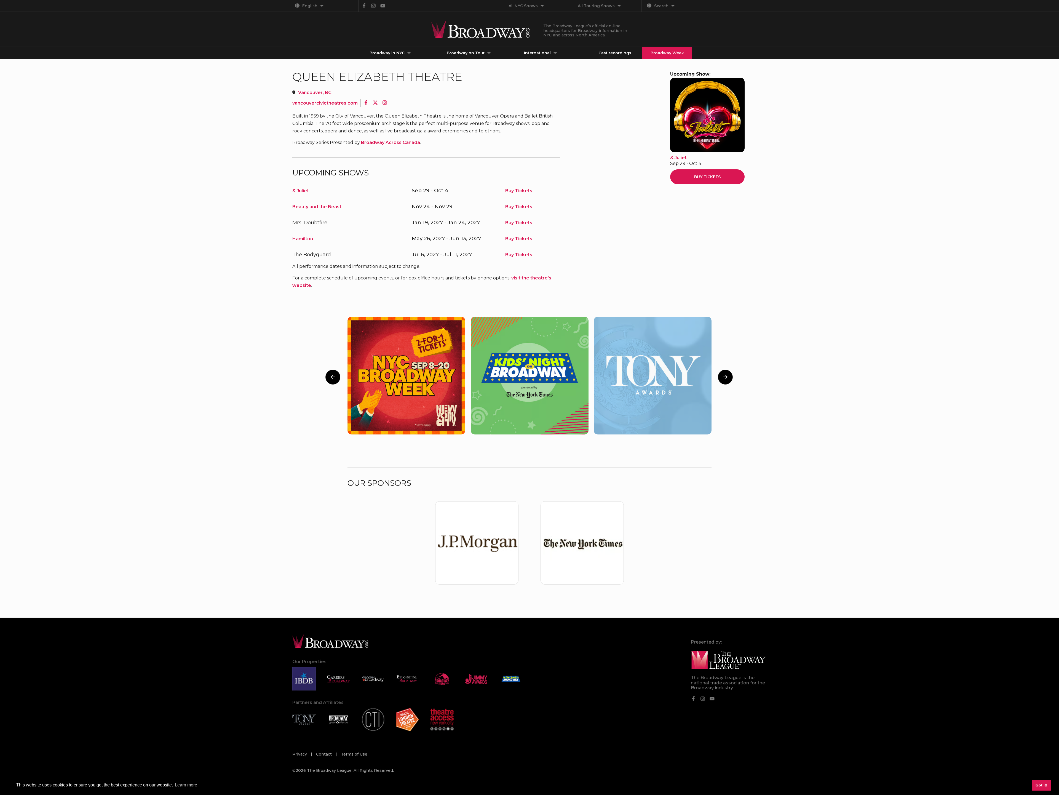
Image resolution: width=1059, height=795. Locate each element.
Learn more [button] (186, 785)
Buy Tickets (518, 190)
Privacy (300, 754)
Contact (324, 754)
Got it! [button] (1041, 785)
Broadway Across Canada (390, 142)
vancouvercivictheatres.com (325, 103)
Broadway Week (667, 52)
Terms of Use (354, 754)
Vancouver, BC (314, 92)
